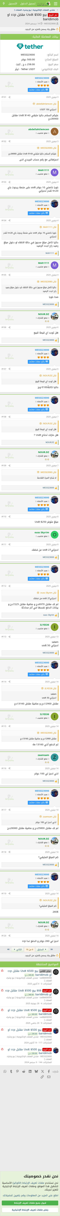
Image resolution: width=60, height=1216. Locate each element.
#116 (4, 768)
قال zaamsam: (49, 817)
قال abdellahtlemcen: (46, 104)
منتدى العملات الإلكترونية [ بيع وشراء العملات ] (29, 979)
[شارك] (9, 97)
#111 (4, 544)
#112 (4, 586)
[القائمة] (55, 3)
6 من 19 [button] (29, 950)
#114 (4, 682)
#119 (4, 893)
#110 (4, 516)
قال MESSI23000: (48, 148)
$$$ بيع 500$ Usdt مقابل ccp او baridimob (28, 992)
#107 (4, 369)
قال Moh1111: (49, 227)
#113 (4, 636)
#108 (4, 417)
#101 (4, 97)
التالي (19, 950)
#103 (4, 182)
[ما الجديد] (4, 4)
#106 (4, 327)
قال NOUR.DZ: (49, 376)
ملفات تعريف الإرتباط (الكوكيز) (28, 1183)
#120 (4, 936)
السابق (40, 950)
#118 (4, 852)
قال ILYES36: (50, 688)
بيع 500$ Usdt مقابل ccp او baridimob (30, 972)
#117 (4, 810)
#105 (4, 275)
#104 (4, 220)
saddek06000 (46, 978)
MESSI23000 (50, 24)
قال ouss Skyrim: (48, 593)
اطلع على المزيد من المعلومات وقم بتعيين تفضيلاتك (30, 1195)
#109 (4, 465)
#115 (4, 726)
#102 (4, 141)
